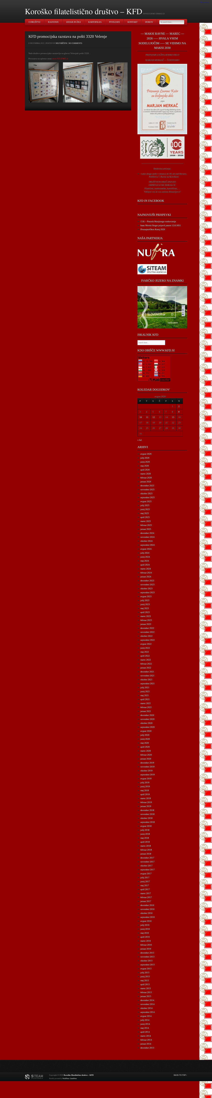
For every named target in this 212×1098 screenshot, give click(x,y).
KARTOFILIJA (95, 22)
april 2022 (145, 656)
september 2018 (147, 822)
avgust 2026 (146, 454)
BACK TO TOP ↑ (180, 1075)
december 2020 (147, 715)
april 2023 (145, 612)
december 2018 (147, 810)
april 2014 (145, 1032)
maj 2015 (144, 980)
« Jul (139, 440)
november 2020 (147, 719)
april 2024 (145, 565)
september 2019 (147, 774)
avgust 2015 (146, 968)
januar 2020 (145, 759)
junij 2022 (145, 648)
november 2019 (147, 766)
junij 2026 (145, 462)
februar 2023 (146, 620)
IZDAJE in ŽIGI (73, 22)
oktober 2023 (146, 588)
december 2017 (147, 857)
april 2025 (145, 517)
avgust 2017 (146, 873)
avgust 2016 (146, 921)
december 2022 (147, 628)
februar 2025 (146, 525)
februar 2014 (146, 1040)
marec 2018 (145, 846)
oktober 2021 (146, 679)
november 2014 (147, 1004)
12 (154, 417)
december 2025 (147, 485)
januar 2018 (145, 854)
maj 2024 (144, 561)
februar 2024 (146, 572)
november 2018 (147, 814)
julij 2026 (144, 458)
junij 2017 (145, 881)
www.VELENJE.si (60, 58)
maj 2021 (144, 695)
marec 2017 (145, 893)
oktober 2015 (146, 960)
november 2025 (147, 489)
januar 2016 (145, 949)
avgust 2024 (146, 549)
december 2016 (147, 905)
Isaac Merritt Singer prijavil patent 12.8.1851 (160, 225)
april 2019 (145, 794)
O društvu (34, 22)
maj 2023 (144, 608)
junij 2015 (145, 976)
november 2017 (147, 861)
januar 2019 (145, 806)
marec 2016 (145, 941)
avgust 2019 (146, 778)
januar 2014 (145, 1044)
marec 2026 (145, 473)
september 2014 (147, 1012)
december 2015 (147, 953)
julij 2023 (144, 600)
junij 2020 (145, 739)
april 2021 (145, 699)
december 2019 (147, 762)
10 (141, 417)
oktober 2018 (146, 818)
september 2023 (147, 592)
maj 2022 (144, 652)
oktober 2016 (146, 913)
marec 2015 (145, 988)
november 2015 (147, 956)
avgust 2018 (146, 826)
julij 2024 (144, 553)
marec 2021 (145, 703)
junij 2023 (145, 604)
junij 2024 (145, 557)
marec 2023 (145, 616)
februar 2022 (146, 663)
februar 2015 (146, 992)
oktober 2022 (146, 636)
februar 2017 (146, 897)
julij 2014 (144, 1020)
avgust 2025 (146, 501)
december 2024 (147, 533)
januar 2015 (145, 996)
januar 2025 (145, 529)
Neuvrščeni (61, 43)
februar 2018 (146, 850)
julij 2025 (144, 505)
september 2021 (147, 683)
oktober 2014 (146, 1008)
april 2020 (145, 747)
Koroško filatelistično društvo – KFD (83, 11)
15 (173, 417)
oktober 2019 (146, 770)
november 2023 (147, 584)
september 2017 (147, 869)
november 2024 (147, 537)
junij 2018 (145, 834)
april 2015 (145, 984)
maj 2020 (144, 743)
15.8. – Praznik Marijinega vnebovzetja (158, 221)
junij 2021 (145, 691)
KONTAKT (132, 22)
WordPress (65, 1078)
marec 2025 (145, 521)
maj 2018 (144, 838)
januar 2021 (145, 711)
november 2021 (147, 675)
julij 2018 (144, 830)
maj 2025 (144, 513)
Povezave (114, 22)
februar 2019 (146, 802)
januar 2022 (145, 667)
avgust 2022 (146, 644)
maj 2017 (144, 885)
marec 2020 (145, 751)
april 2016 (145, 937)
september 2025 (147, 497)
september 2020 (147, 727)
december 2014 (147, 1000)
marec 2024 (145, 568)
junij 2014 (145, 1024)
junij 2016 (145, 929)
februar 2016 (146, 945)
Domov (149, 22)
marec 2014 (145, 1036)
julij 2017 (144, 877)
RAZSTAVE (53, 22)
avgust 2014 (146, 1016)
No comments (75, 43)
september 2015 (147, 964)
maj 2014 (144, 1028)
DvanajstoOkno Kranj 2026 (152, 229)
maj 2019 (144, 790)
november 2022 (147, 632)
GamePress (73, 1078)
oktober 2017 (146, 865)
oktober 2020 (146, 723)
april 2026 (145, 469)
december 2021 (147, 671)
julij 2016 (144, 925)
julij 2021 (144, 687)
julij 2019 (144, 782)
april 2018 (145, 842)
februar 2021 (146, 707)
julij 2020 (144, 735)
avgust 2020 (146, 731)
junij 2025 (145, 509)
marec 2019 (145, 798)
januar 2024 (145, 576)
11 (147, 417)
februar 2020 (146, 755)
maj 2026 (144, 466)
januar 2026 (145, 481)
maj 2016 (144, 933)
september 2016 (147, 917)
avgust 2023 (146, 596)
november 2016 (147, 909)
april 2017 (145, 889)
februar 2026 (146, 477)
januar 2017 (145, 901)
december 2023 (147, 580)
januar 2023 (145, 624)
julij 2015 (144, 972)
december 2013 (147, 1048)
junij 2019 (145, 786)
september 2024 (147, 545)
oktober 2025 (146, 493)
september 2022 (147, 640)
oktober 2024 (146, 541)
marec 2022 (145, 660)
